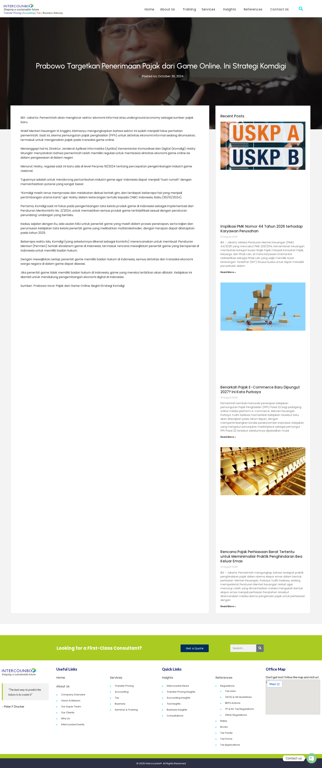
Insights (229, 9)
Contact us (279, 9)
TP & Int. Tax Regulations (239, 709)
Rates (223, 721)
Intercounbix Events (72, 724)
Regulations (227, 686)
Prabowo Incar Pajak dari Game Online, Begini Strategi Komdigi (78, 286)
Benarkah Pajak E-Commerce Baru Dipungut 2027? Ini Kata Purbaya (260, 389)
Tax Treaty (226, 733)
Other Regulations (236, 715)
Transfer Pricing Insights (181, 692)
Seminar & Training (126, 709)
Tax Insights (174, 703)
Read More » (228, 272)
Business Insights (177, 709)
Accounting (122, 692)
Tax (117, 698)
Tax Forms (226, 739)
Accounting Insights (178, 698)
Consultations (175, 715)
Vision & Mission (70, 700)
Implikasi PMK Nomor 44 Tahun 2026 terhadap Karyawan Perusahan (261, 229)
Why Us (65, 718)
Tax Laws (230, 691)
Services (208, 9)
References (253, 9)
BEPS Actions (232, 703)
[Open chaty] (312, 758)
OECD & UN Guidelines (238, 697)
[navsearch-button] (300, 9)
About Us (167, 9)
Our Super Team (71, 706)
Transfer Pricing (124, 686)
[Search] (260, 648)
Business (120, 703)
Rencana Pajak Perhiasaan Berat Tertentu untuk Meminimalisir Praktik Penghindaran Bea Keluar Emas (261, 556)
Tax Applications (230, 745)
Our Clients (67, 712)
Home (149, 9)
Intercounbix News (178, 686)
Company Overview (73, 694)
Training (189, 9)
